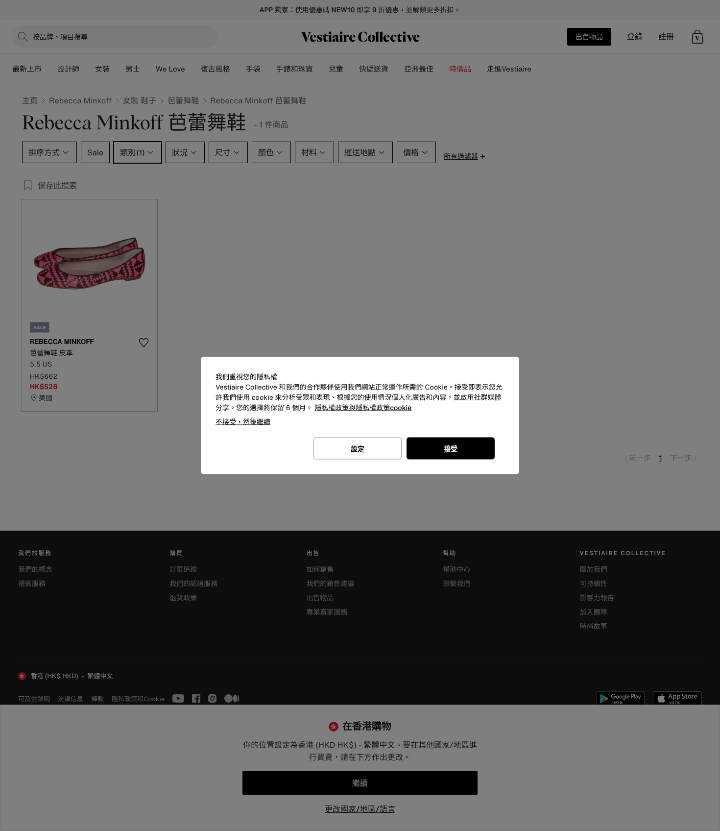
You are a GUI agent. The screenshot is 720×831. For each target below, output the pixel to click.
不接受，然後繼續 (243, 421)
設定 (357, 448)
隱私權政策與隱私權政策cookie (362, 408)
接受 (450, 448)
